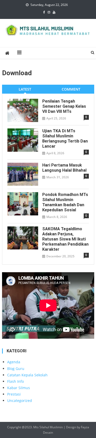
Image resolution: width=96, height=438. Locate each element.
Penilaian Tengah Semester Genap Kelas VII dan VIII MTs (64, 106)
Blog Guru (15, 368)
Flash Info (15, 381)
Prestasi (14, 394)
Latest (25, 89)
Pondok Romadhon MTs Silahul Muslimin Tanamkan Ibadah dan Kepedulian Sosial (65, 202)
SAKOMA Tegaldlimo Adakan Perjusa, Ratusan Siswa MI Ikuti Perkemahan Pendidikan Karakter (65, 239)
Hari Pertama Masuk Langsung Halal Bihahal (64, 168)
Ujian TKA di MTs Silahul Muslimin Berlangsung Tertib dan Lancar (65, 138)
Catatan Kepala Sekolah (27, 375)
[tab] (25, 89)
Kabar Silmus (18, 387)
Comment (71, 89)
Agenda (13, 361)
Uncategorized (19, 400)
